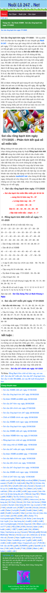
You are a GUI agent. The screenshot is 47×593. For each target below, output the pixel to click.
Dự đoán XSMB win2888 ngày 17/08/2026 (20, 453)
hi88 (22, 480)
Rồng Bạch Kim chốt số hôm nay (22, 373)
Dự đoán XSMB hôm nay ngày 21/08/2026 (20, 435)
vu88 (2, 510)
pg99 (29, 540)
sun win (26, 534)
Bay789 (29, 483)
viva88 (28, 521)
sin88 (24, 491)
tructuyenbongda (7, 518)
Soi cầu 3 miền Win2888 (11, 378)
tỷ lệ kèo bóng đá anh (15, 493)
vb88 (8, 529)
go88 (37, 532)
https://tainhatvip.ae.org (10, 532)
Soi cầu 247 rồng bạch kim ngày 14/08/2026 (21, 467)
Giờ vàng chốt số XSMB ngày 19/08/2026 (20, 444)
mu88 (12, 480)
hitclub (36, 507)
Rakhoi (19, 518)
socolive (28, 480)
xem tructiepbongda (8, 523)
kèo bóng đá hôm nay (25, 504)
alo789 (14, 515)
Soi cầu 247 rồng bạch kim (34, 376)
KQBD (9, 496)
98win (35, 548)
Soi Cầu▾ (12, 14)
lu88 (41, 510)
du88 (40, 540)
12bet (22, 513)
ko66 (23, 483)
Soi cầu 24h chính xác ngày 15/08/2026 (19, 462)
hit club (17, 483)
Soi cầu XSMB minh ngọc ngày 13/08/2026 (20, 472)
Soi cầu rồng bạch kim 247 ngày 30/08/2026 (21, 394)
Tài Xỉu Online (19, 496)
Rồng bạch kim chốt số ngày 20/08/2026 (19, 440)
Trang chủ (6, 23)
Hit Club (12, 502)
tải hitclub (36, 502)
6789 (23, 526)
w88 (12, 548)
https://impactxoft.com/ (27, 542)
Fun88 (10, 483)
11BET (14, 529)
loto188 (28, 507)
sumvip (29, 496)
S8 (30, 529)
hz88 (39, 488)
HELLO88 (16, 526)
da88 (2, 513)
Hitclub (20, 502)
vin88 (34, 521)
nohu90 (15, 485)
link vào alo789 (6, 545)
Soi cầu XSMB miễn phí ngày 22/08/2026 (20, 430)
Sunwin (42, 480)
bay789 (36, 493)
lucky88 (15, 510)
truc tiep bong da (17, 521)
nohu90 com (11, 507)
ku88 (2, 529)
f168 (44, 504)
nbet (8, 515)
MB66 (35, 480)
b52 (9, 526)
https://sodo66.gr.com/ (16, 540)
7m (25, 488)
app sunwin (33, 491)
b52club (34, 534)
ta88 (26, 529)
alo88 (20, 515)
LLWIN (19, 499)
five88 (23, 510)
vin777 (3, 526)
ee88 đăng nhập (16, 488)
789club (28, 493)
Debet (8, 510)
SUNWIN (24, 545)
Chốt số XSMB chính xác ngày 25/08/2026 (20, 417)
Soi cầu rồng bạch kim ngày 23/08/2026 (19, 426)
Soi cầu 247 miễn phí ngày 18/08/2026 (18, 449)
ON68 (43, 502)
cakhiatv (4, 491)
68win (30, 488)
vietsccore (34, 499)
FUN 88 (3, 18)
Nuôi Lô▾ (22, 14)
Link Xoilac (27, 518)
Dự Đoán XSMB (18, 23)
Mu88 (17, 480)
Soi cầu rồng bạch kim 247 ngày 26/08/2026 (21, 412)
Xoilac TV (33, 515)
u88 (41, 548)
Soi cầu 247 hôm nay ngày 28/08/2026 (18, 403)
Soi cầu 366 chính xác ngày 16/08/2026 (19, 458)
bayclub (28, 523)
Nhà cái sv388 (15, 491)
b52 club (23, 485)
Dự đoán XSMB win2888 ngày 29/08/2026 (20, 399)
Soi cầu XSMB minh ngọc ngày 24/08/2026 (20, 421)
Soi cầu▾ (32, 14)
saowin (3, 483)
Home (4, 14)
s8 (35, 488)
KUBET (21, 507)
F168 (23, 548)
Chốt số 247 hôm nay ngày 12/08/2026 (19, 476)
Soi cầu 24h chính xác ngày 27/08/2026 (19, 408)
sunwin (4, 504)
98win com (41, 523)
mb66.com (4, 480)
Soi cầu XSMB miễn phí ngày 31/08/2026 (20, 389)
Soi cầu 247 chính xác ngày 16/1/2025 (27, 368)
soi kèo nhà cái (32, 513)
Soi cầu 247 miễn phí (13, 376)
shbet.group (5, 499)
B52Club (3, 534)
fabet (35, 510)
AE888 (35, 529)
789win (43, 493)
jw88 (3, 496)
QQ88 (29, 548)
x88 (14, 551)
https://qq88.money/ (23, 537)
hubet (2, 551)
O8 (5, 485)
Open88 (37, 545)
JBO (26, 515)
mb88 (8, 551)
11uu (36, 496)
